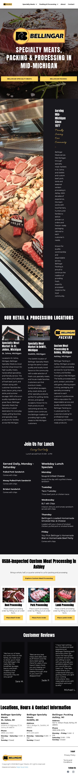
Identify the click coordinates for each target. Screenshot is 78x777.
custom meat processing (64, 367)
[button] (36, 4)
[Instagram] (73, 771)
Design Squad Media (22, 767)
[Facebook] (68, 771)
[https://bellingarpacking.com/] (7, 4)
